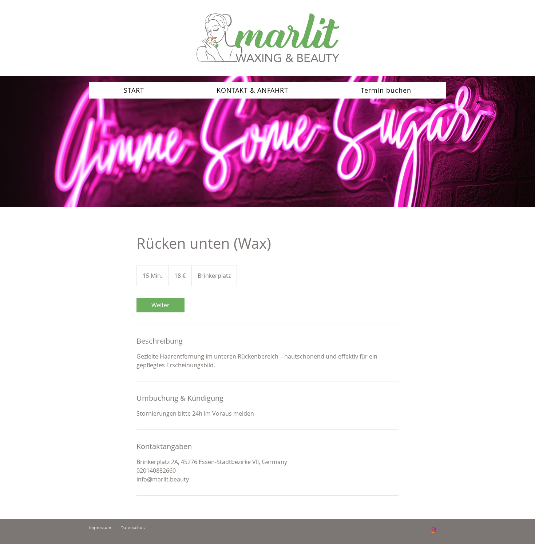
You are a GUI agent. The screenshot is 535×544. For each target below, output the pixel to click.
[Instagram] (433, 530)
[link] (160, 305)
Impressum (104, 527)
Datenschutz (133, 527)
